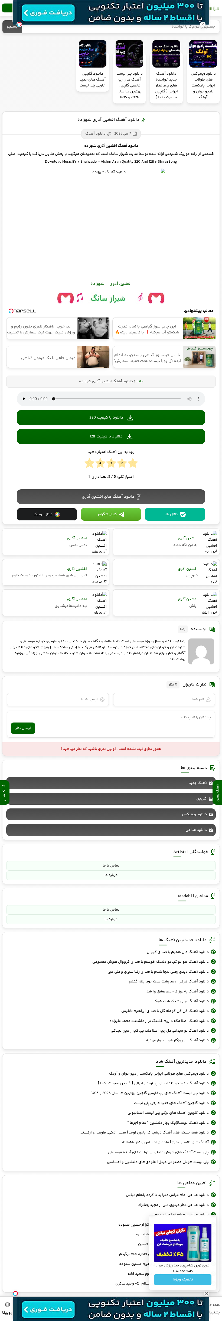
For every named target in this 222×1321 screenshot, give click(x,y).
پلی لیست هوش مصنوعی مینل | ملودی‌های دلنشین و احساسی (158, 1162)
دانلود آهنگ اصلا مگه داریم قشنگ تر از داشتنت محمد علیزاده (159, 1021)
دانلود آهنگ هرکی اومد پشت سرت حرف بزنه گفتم (169, 982)
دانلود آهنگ (95, 134)
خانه (139, 381)
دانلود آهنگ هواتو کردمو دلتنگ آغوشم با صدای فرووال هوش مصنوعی (150, 962)
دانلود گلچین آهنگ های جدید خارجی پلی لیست (171, 1103)
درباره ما (111, 875)
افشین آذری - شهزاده (111, 283)
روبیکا (7, 1313)
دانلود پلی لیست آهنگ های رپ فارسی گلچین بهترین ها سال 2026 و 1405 (150, 1093)
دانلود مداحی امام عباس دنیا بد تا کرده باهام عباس (167, 1195)
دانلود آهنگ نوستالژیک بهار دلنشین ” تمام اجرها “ (168, 1123)
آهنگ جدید (198, 783)
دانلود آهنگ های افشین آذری (108, 497)
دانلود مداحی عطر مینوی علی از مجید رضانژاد (173, 1205)
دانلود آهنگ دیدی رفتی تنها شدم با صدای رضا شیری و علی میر (158, 972)
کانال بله (171, 514)
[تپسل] (15, 1293)
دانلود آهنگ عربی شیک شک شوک (181, 1001)
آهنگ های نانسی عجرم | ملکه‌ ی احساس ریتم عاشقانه (165, 1142)
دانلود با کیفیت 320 (106, 417)
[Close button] (202, 24)
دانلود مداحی (196, 830)
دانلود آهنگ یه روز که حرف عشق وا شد (177, 992)
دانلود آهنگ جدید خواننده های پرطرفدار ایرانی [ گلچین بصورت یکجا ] (153, 1083)
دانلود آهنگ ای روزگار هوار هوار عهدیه (177, 1041)
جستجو (12, 27)
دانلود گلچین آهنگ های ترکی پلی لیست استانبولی (168, 1113)
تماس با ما (111, 866)
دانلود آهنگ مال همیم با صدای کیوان (178, 952)
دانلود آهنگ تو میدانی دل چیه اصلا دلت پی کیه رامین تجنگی (160, 1031)
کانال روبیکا (43, 514)
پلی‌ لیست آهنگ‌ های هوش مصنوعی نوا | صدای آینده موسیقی (158, 1152)
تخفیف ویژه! (183, 1280)
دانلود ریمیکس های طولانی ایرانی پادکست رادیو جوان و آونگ (159, 1074)
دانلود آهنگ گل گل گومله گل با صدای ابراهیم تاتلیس (165, 1011)
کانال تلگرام (107, 514)
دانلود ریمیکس (194, 814)
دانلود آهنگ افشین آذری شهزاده (108, 119)
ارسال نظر (23, 728)
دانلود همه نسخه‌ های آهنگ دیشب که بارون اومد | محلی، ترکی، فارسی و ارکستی (144, 1133)
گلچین (201, 799)
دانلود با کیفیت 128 (106, 436)
